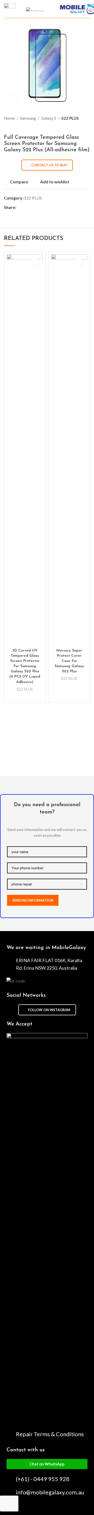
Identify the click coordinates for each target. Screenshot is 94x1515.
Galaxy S (49, 118)
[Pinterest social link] (33, 207)
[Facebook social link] (20, 207)
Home (9, 118)
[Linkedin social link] (39, 207)
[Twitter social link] (27, 207)
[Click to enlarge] (13, 99)
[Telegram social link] (45, 207)
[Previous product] (77, 126)
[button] (47, 1464)
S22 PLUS (70, 118)
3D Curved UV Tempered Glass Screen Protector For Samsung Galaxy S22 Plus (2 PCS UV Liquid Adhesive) (24, 666)
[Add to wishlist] (34, 262)
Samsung (28, 118)
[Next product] (87, 126)
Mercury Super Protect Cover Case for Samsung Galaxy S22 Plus (69, 661)
